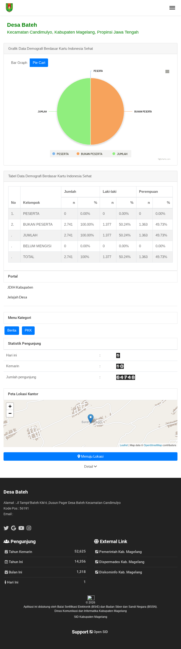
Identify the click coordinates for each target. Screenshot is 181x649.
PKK (28, 330)
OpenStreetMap (153, 445)
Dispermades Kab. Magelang (121, 562)
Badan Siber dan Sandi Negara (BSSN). (131, 606)
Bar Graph (19, 63)
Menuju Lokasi (91, 456)
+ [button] (10, 406)
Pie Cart (39, 63)
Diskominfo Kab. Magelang (120, 572)
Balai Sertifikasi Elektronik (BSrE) (78, 606)
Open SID (100, 632)
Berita (11, 330)
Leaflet (124, 445)
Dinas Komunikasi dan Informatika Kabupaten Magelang (90, 611)
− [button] (10, 413)
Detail (89, 466)
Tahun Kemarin (20, 551)
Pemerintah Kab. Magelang (120, 552)
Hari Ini (12, 582)
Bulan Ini (15, 572)
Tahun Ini (15, 561)
